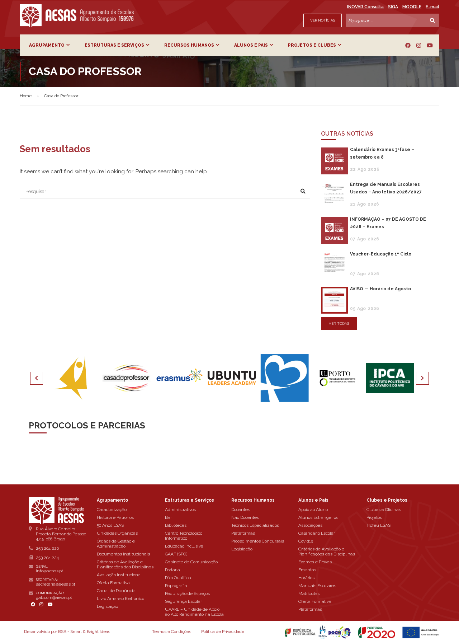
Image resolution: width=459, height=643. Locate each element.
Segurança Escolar (183, 601)
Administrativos (180, 509)
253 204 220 (47, 548)
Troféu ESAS (378, 525)
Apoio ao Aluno (313, 509)
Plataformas (243, 533)
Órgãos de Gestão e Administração (116, 544)
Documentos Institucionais (123, 554)
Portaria (172, 569)
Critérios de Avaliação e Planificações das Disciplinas (125, 564)
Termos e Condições (171, 631)
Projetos (374, 517)
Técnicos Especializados (255, 525)
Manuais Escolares (317, 585)
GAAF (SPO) (176, 554)
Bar (168, 517)
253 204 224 (47, 557)
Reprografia (176, 585)
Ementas (307, 569)
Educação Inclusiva (184, 546)
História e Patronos (115, 517)
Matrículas (309, 593)
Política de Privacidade (222, 631)
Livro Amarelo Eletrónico (120, 598)
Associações (310, 525)
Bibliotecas (175, 525)
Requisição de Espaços (187, 593)
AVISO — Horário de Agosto (380, 288)
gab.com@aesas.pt (54, 597)
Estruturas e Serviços (114, 45)
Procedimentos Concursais (257, 541)
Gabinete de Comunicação (191, 561)
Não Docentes (245, 517)
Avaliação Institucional (119, 574)
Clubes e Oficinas (383, 509)
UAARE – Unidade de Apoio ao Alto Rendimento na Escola (194, 612)
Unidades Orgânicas (117, 533)
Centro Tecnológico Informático (183, 536)
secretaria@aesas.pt (55, 584)
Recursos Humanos (189, 45)
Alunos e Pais (251, 45)
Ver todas (339, 323)
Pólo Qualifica (178, 577)
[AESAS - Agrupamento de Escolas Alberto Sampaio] (77, 15)
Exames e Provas (315, 561)
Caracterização (112, 509)
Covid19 (305, 541)
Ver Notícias (322, 20)
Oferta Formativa (113, 582)
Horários (306, 577)
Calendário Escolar (316, 533)
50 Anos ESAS (110, 525)
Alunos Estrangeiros (318, 517)
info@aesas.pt (49, 570)
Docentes (240, 509)
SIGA (393, 6)
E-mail (432, 6)
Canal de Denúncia (116, 590)
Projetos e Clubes (312, 45)
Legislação (107, 606)
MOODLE (411, 6)
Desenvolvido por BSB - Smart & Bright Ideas (67, 631)
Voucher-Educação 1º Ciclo (380, 254)
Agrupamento (47, 45)
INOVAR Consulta (365, 6)
